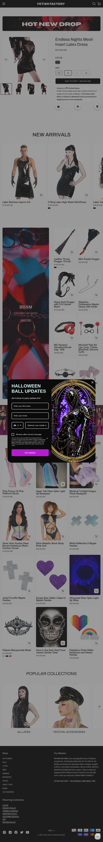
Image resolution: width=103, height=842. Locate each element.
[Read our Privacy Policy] (47, 438)
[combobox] (17, 425)
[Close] (92, 382)
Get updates (30, 453)
